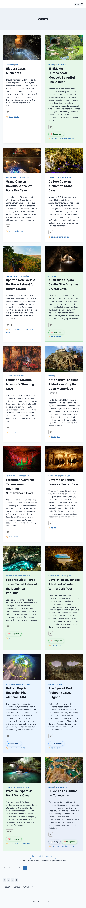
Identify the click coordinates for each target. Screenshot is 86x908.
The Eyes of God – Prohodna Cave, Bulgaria (61, 692)
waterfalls (10, 332)
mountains (19, 329)
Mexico (51, 65)
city (58, 437)
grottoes (60, 846)
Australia (52, 276)
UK (56, 376)
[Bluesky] (12, 880)
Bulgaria (51, 684)
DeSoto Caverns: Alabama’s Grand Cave (60, 186)
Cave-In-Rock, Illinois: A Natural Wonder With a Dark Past (64, 584)
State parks (29, 329)
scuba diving (25, 843)
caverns (59, 237)
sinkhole (23, 748)
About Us (8, 887)
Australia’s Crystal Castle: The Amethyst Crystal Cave (64, 284)
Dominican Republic (22, 576)
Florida (9, 787)
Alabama (51, 177)
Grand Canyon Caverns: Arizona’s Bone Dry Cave (19, 186)
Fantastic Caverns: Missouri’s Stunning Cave (20, 384)
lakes (17, 638)
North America (61, 65)
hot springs (70, 846)
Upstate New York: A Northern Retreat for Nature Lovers (20, 284)
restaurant (19, 231)
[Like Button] (8, 112)
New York (9, 276)
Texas (63, 476)
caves (16, 117)
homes (71, 138)
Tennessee (23, 476)
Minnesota (10, 65)
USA (16, 65)
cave (11, 117)
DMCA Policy (27, 887)
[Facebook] (4, 880)
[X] (8, 880)
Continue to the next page (43, 856)
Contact (17, 887)
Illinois (51, 576)
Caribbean (10, 576)
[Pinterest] (16, 880)
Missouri (9, 376)
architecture (56, 138)
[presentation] (22, 47)
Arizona (9, 177)
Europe (51, 376)
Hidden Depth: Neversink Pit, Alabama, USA (16, 692)
